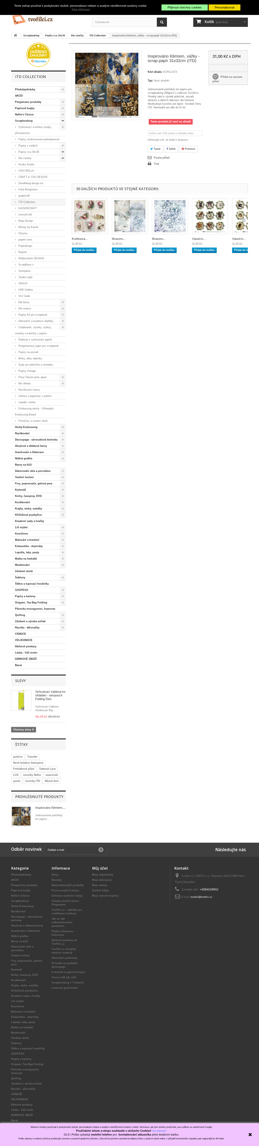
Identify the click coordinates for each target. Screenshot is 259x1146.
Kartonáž (20, 489)
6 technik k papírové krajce (68, 972)
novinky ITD (32, 780)
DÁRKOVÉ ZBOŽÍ (26, 658)
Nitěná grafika (23, 458)
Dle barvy (24, 302)
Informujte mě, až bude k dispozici (168, 139)
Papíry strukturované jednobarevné (38, 139)
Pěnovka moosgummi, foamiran (35, 608)
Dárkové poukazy (25, 646)
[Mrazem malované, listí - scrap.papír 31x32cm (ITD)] (170, 216)
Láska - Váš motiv (26, 652)
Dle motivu (24, 308)
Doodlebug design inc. (31, 183)
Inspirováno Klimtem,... (50, 807)
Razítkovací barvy (29, 389)
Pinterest (189, 148)
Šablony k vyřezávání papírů (35, 339)
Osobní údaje (100, 890)
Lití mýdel (21, 527)
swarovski (52, 774)
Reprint (22, 252)
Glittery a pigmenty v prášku (35, 395)
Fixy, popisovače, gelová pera (33, 483)
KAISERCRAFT (27, 208)
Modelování (22, 564)
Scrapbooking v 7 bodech (68, 982)
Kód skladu (155, 71)
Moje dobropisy (102, 879)
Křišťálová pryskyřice (28, 514)
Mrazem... (118, 238)
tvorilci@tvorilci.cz (201, 896)
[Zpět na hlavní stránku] (15, 35)
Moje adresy (99, 885)
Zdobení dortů (24, 571)
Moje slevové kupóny (105, 895)
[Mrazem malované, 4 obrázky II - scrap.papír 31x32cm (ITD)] (130, 216)
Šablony (20, 577)
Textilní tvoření (24, 477)
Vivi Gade (24, 295)
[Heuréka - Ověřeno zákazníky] (38, 54)
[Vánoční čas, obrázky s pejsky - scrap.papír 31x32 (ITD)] (210, 216)
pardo (16, 780)
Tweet (156, 148)
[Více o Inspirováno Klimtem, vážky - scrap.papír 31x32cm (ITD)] (21, 816)
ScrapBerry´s (26, 264)
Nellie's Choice (24, 114)
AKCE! (19, 95)
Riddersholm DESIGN (31, 258)
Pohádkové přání (23, 768)
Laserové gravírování (65, 987)
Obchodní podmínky (64, 957)
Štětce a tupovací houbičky (32, 583)
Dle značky (25, 158)
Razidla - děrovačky (27, 627)
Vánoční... (198, 238)
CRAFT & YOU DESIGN (32, 176)
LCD (15, 774)
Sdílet (172, 148)
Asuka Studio (26, 164)
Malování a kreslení (27, 539)
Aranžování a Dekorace (29, 452)
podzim (18, 756)
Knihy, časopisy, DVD (28, 496)
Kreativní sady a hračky (29, 521)
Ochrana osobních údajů (67, 895)
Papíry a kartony (25, 596)
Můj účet (100, 868)
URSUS (23, 283)
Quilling (20, 615)
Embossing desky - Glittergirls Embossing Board (34, 411)
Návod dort (51, 780)
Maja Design (25, 220)
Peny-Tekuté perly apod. (32, 377)
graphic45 (24, 195)
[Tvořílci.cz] (48, 18)
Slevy (20, 680)
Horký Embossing (26, 427)
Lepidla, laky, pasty (27, 552)
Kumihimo (21, 533)
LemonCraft (25, 214)
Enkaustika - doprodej (28, 546)
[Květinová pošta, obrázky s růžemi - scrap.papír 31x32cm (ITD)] (90, 216)
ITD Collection (26, 201)
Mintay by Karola (28, 227)
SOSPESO (21, 589)
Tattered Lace (47, 768)
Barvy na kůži (23, 464)
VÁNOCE (20, 633)
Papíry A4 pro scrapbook (32, 314)
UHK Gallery (25, 289)
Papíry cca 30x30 (28, 151)
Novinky (57, 879)
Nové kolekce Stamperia (28, 762)
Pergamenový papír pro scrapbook (38, 345)
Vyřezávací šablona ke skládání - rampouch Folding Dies (50, 695)
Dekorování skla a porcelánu (33, 470)
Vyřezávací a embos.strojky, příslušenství (33, 130)
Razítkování (22, 433)
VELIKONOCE (23, 640)
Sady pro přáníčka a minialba (35, 364)
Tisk (156, 163)
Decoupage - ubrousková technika (36, 439)
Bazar (18, 665)
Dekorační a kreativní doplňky (35, 321)
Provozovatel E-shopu (65, 890)
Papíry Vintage (27, 370)
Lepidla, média (26, 402)
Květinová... (79, 238)
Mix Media (24, 383)
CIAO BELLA (26, 170)
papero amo (25, 239)
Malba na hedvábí (26, 558)
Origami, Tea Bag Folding (31, 602)
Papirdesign (25, 245)
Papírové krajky (24, 108)
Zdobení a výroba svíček (30, 621)
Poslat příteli (162, 157)
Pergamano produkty (28, 101)
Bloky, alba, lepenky (30, 358)
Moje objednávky (102, 874)
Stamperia (24, 270)
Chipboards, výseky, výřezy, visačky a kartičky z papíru (33, 330)
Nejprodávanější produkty (68, 885)
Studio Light (25, 277)
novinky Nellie (32, 774)
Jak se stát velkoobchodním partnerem (62, 922)
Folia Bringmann (27, 189)
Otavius (23, 233)
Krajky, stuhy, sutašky (28, 508)
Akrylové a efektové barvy (31, 445)
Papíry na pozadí (28, 352)
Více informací (81, 9)
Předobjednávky (25, 89)
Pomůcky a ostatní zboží (33, 420)
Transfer (32, 756)
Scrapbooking (24, 120)
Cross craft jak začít (64, 977)
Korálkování (22, 502)
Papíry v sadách (28, 145)
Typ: (150, 80)
